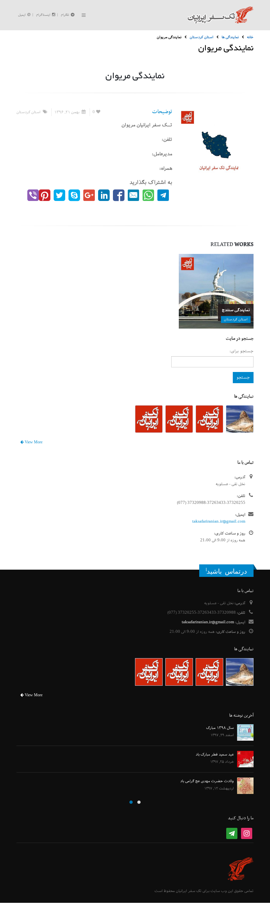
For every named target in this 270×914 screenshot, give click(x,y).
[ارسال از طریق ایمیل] (133, 195)
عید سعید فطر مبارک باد (215, 754)
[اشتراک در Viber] (33, 195)
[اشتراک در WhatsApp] (148, 195)
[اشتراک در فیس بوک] (118, 195)
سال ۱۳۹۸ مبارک (220, 728)
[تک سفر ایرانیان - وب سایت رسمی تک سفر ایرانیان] (221, 15)
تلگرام (65, 15)
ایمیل (22, 15)
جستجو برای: (242, 351)
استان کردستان (28, 112)
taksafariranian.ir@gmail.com (218, 521)
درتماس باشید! (226, 571)
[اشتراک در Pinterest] (44, 195)
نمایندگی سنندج (236, 310)
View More (33, 442)
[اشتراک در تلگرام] (163, 195)
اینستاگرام (43, 15)
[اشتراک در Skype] (74, 195)
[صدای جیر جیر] (59, 195)
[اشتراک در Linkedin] (104, 195)
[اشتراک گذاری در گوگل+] (89, 195)
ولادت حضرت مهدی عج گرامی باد (207, 781)
